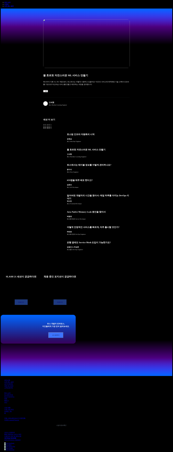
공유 (46, 91)
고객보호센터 (8, 387)
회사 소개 (7, 393)
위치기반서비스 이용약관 (12, 440)
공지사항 (7, 380)
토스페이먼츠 (8, 395)
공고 (5, 402)
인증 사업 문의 (9, 409)
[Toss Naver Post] (9, 446)
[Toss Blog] (8, 445)
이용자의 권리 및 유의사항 (12, 436)
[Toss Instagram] (9, 449)
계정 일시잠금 (8, 386)
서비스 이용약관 (9, 432)
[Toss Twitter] (8, 448)
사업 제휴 (7, 407)
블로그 (6, 400)
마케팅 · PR (8, 411)
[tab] (47, 125)
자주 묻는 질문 (9, 6)
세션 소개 (7, 2)
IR (5, 413)
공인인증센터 (8, 384)
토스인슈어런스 (9, 396)
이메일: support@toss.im (11, 420)
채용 (5, 398)
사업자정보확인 (61, 425)
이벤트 (6, 4)
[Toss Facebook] (9, 443)
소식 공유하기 (56, 335)
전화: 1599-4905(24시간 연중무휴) (14, 418)
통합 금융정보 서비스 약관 (12, 434)
